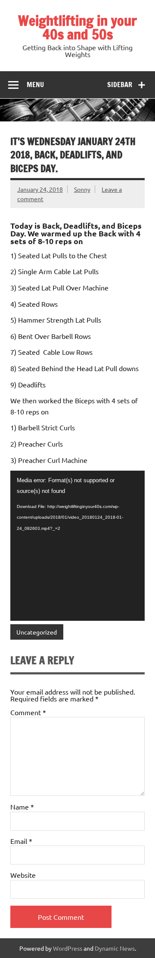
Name (22, 806)
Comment (28, 712)
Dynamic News (115, 948)
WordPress (67, 948)
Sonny (82, 189)
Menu (35, 84)
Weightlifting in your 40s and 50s (77, 27)
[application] (77, 546)
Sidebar (119, 84)
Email (21, 840)
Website (23, 874)
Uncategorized (36, 632)
